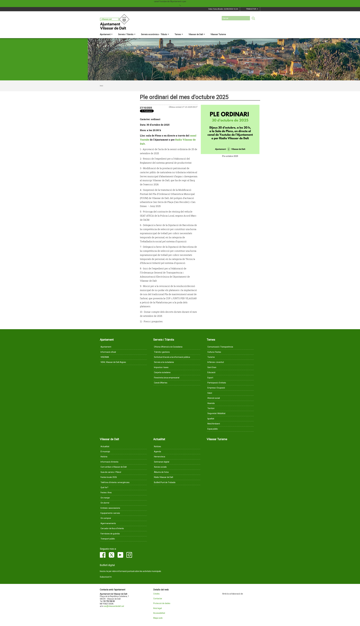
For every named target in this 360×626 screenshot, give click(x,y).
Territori (210, 408)
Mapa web (158, 618)
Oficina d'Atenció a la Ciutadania (168, 347)
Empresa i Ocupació (216, 388)
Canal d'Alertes (160, 383)
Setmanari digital (161, 462)
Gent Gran (211, 367)
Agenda (157, 451)
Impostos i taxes (161, 367)
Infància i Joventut (215, 362)
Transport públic (108, 539)
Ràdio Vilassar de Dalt (163, 477)
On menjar (105, 498)
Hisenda (211, 403)
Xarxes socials (160, 467)
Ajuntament (105, 34)
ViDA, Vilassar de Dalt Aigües (113, 362)
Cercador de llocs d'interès (112, 528)
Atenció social (213, 398)
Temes (178, 34)
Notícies (157, 446)
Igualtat (210, 418)
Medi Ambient (213, 424)
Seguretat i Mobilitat (216, 413)
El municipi (105, 451)
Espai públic (212, 429)
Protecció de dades (161, 603)
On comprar (106, 518)
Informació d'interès (109, 462)
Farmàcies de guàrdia (110, 534)
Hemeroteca (159, 456)
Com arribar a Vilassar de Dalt (114, 467)
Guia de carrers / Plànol (111, 472)
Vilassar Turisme (218, 34)
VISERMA (105, 357)
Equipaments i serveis (110, 513)
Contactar (157, 599)
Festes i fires (106, 492)
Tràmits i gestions (162, 352)
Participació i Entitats (216, 383)
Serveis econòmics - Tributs (154, 34)
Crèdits (156, 594)
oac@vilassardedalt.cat (113, 606)
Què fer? (104, 487)
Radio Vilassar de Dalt (196, 1)
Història (104, 456)
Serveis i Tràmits (125, 34)
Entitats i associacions (110, 508)
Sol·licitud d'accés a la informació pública (172, 357)
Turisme (211, 357)
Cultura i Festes (214, 352)
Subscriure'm (106, 577)
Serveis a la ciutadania (164, 362)
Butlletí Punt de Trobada (164, 482)
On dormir (105, 503)
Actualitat (105, 446)
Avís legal (157, 608)
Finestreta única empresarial (166, 378)
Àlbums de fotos (161, 472)
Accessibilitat (159, 613)
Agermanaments (108, 523)
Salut (209, 393)
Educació (211, 372)
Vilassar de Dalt (196, 34)
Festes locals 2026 (109, 477)
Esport (210, 378)
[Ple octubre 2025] (230, 129)
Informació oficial (108, 352)
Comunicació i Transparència (220, 347)
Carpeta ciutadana (162, 372)
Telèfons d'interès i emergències (115, 482)
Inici (101, 86)
